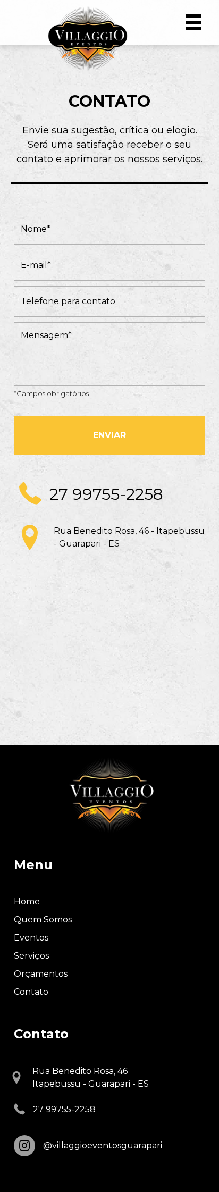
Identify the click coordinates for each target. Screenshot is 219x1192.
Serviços (31, 956)
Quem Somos (43, 919)
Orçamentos (41, 974)
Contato (31, 992)
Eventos (31, 938)
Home (27, 901)
